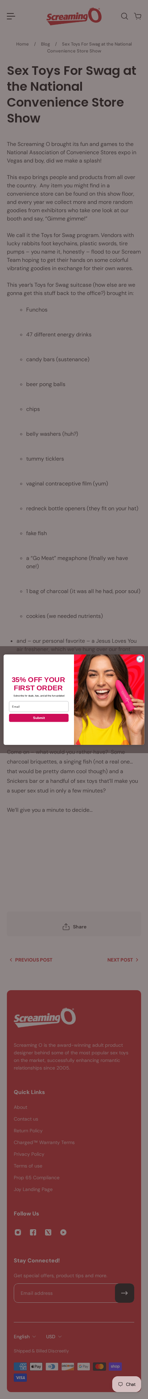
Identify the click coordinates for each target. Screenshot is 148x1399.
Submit (39, 718)
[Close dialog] (140, 659)
